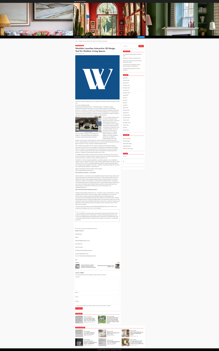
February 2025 (126, 110)
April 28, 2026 (87, 335)
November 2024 (126, 117)
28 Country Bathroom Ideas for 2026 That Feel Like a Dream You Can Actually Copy (136, 342)
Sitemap (100, 37)
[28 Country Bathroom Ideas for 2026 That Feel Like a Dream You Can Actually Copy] (125, 342)
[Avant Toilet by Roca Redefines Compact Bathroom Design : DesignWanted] (79, 342)
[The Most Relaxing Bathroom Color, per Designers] (102, 342)
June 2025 (125, 100)
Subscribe (142, 37)
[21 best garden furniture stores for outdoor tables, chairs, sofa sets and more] (79, 319)
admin (77, 53)
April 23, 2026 (133, 345)
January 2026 (126, 82)
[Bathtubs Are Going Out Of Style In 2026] (102, 333)
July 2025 (125, 97)
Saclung (124, 156)
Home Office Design (127, 143)
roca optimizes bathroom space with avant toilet (89, 333)
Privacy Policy (93, 37)
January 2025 (126, 112)
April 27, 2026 (110, 335)
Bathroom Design (127, 138)
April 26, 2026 (133, 336)
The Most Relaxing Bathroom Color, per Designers (113, 342)
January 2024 (126, 130)
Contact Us (85, 37)
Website (77, 301)
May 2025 (125, 102)
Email (76, 296)
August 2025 (125, 95)
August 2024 (125, 125)
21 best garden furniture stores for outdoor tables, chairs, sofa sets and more (89, 319)
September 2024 (126, 122)
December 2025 (126, 85)
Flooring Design (126, 141)
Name (77, 292)
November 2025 (126, 87)
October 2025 (126, 90)
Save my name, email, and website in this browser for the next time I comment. (93, 305)
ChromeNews (113, 349)
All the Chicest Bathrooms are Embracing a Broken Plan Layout (136, 333)
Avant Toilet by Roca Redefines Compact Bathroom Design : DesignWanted (90, 342)
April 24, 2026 (110, 344)
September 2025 (126, 92)
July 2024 (125, 127)
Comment (77, 276)
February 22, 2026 (88, 322)
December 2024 (126, 115)
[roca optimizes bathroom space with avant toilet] (79, 333)
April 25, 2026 (87, 345)
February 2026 (126, 80)
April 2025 (125, 105)
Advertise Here (77, 37)
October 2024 (126, 120)
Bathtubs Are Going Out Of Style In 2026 (131, 58)
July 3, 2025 (82, 53)
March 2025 (125, 107)
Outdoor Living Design (79, 45)
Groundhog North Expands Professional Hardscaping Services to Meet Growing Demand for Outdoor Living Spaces (113, 320)
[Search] (136, 37)
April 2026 (125, 77)
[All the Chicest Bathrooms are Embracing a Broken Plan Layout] (125, 333)
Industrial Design (127, 146)
